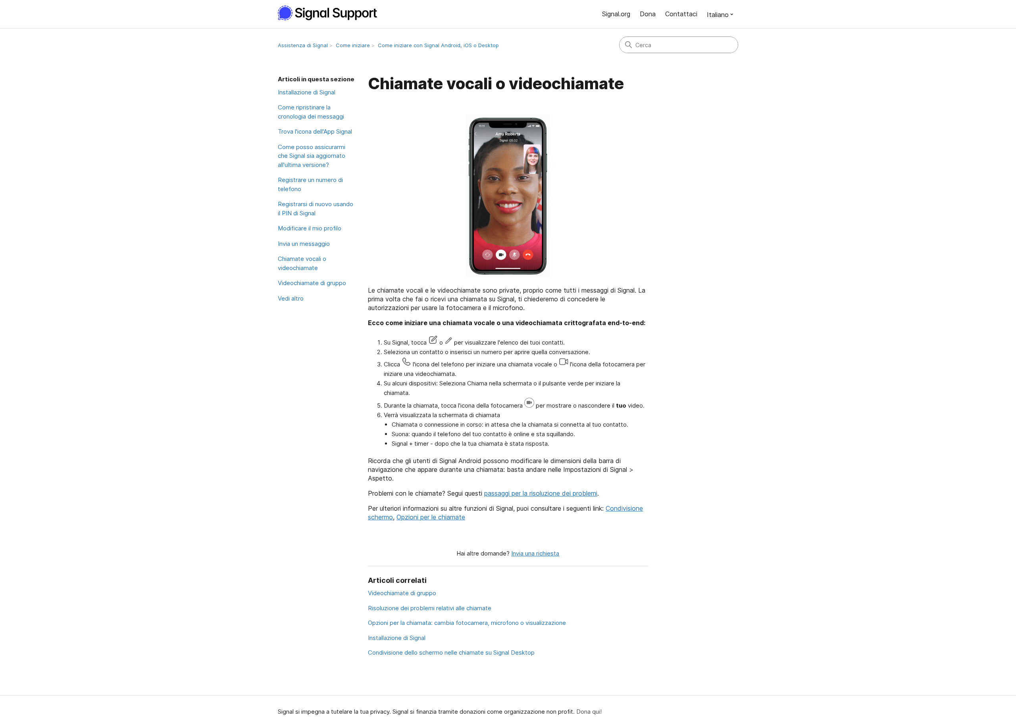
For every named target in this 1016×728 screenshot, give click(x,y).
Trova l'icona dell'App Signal (315, 131)
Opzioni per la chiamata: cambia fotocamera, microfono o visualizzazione (467, 622)
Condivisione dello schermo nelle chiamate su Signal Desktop (451, 652)
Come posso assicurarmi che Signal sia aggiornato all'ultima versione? (311, 156)
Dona (648, 14)
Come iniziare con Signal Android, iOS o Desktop (438, 45)
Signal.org (616, 14)
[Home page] (332, 13)
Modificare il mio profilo (309, 228)
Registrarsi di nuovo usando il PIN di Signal (315, 208)
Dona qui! (589, 711)
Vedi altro (291, 298)
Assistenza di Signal (303, 45)
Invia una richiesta (535, 553)
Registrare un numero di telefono (310, 184)
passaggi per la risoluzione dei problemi (540, 493)
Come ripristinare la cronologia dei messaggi (311, 111)
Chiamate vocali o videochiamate (302, 263)
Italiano (718, 14)
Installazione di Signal (306, 92)
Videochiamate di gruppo (312, 283)
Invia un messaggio (304, 243)
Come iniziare (353, 45)
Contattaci (681, 14)
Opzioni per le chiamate (430, 517)
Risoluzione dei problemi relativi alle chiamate (429, 608)
